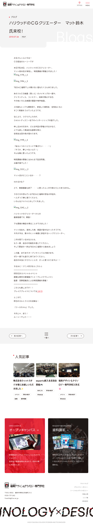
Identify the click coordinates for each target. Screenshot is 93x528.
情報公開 (85, 494)
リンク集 (85, 498)
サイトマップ (84, 484)
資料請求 (85, 501)
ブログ (24, 37)
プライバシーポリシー (81, 487)
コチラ (40, 291)
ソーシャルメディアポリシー (79, 491)
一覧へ (46, 337)
